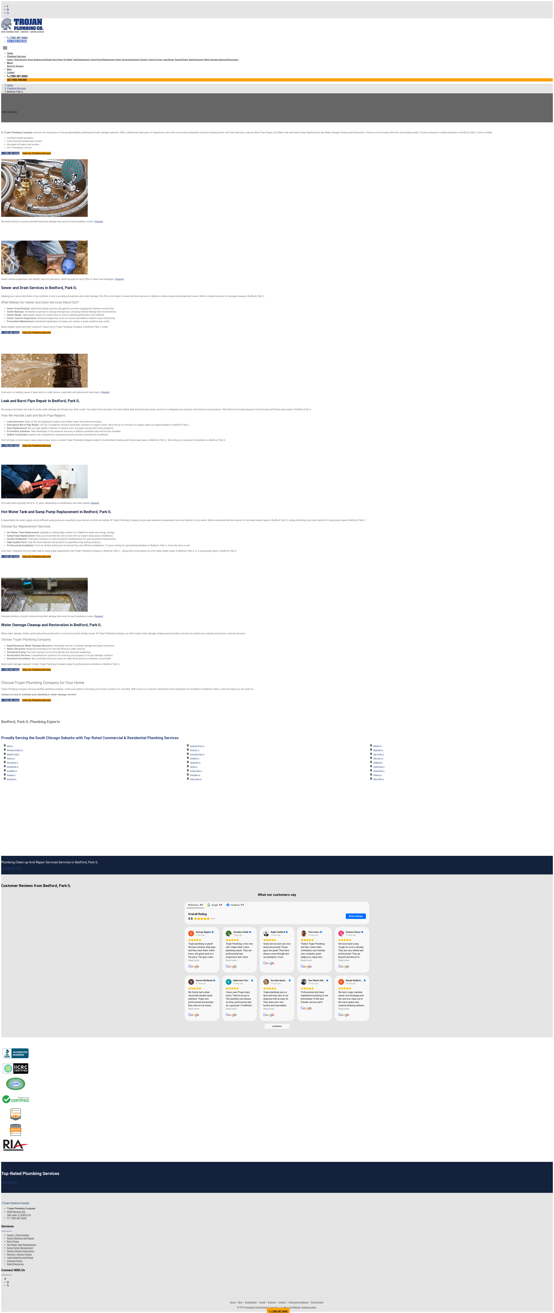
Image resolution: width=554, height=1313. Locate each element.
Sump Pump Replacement (103, 59)
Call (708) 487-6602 (11, 868)
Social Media (251, 1302)
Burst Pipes (57, 59)
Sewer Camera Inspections (127, 59)
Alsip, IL (10, 746)
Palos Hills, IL (378, 779)
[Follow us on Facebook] (7, 6)
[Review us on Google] (8, 9)
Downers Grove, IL (197, 746)
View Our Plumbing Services (36, 153)
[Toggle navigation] (5, 48)
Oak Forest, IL (378, 754)
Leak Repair (168, 59)
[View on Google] (191, 933)
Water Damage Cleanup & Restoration (221, 59)
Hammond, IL (195, 763)
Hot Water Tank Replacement (76, 59)
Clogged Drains (181, 59)
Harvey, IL (194, 767)
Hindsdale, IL (195, 775)
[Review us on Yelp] (8, 13)
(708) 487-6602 (18, 37)
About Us (11, 66)
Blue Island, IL (12, 763)
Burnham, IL (11, 779)
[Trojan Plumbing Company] (15, 1203)
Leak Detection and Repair (20, 1257)
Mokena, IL (377, 746)
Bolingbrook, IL (12, 767)
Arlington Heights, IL (15, 750)
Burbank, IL (11, 775)
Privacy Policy (317, 1302)
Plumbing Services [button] (16, 56)
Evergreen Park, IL (197, 754)
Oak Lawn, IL (378, 758)
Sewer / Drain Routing (17, 59)
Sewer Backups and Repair (39, 59)
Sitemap (272, 1302)
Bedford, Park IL (13, 754)
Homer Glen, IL (196, 779)
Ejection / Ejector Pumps (151, 59)
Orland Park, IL (379, 771)
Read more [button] (193, 960)
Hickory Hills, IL (196, 771)
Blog (9, 69)
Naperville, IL (378, 750)
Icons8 (262, 1302)
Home (10, 53)
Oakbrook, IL (378, 763)
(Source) (98, 221)
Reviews (20, 66)
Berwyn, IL (11, 758)
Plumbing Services (16, 88)
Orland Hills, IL (379, 767)
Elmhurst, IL (194, 750)
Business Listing (309, 1307)
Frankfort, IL (194, 758)
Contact (11, 72)
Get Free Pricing (17, 41)
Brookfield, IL (12, 771)
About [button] (10, 63)
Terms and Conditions (298, 1302)
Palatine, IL (377, 775)
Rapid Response (196, 59)
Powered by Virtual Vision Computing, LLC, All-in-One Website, (273, 1307)
